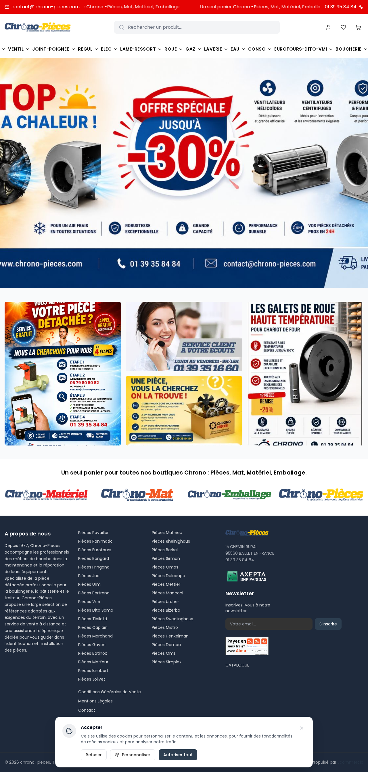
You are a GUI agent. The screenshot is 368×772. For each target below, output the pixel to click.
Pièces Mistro (165, 627)
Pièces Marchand (95, 636)
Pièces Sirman (166, 558)
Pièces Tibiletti (92, 619)
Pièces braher (165, 601)
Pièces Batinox (92, 653)
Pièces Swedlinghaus (172, 619)
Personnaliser (136, 755)
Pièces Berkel (165, 550)
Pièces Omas (165, 567)
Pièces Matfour (93, 662)
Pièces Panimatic (95, 541)
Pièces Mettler (166, 584)
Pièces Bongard (93, 558)
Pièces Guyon (92, 645)
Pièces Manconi (167, 593)
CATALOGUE (237, 665)
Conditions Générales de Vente (109, 692)
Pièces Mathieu (167, 532)
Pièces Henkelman (170, 636)
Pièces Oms (164, 653)
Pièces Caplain (93, 627)
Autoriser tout (178, 755)
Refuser (94, 755)
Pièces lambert (93, 670)
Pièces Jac (88, 576)
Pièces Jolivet (91, 679)
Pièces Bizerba (166, 610)
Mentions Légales (95, 701)
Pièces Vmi (89, 601)
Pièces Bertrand (94, 593)
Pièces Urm (89, 584)
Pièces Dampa (166, 645)
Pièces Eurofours (94, 550)
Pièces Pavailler (93, 532)
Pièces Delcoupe (168, 576)
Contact (86, 710)
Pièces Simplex (166, 662)
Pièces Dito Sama (95, 610)
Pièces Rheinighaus (171, 541)
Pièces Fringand (94, 567)
